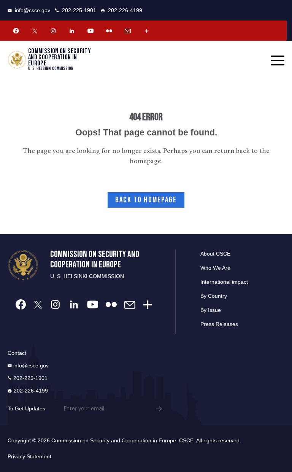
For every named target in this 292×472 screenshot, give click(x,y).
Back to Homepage (146, 200)
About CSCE (215, 254)
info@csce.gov (32, 10)
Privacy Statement (29, 456)
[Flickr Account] (109, 30)
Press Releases (219, 324)
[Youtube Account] (90, 30)
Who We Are (215, 268)
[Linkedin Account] (71, 30)
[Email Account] (127, 30)
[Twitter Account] (34, 30)
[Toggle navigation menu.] (277, 60)
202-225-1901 (79, 10)
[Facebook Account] (16, 30)
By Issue (210, 310)
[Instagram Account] (53, 30)
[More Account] (146, 30)
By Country (213, 296)
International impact (224, 282)
